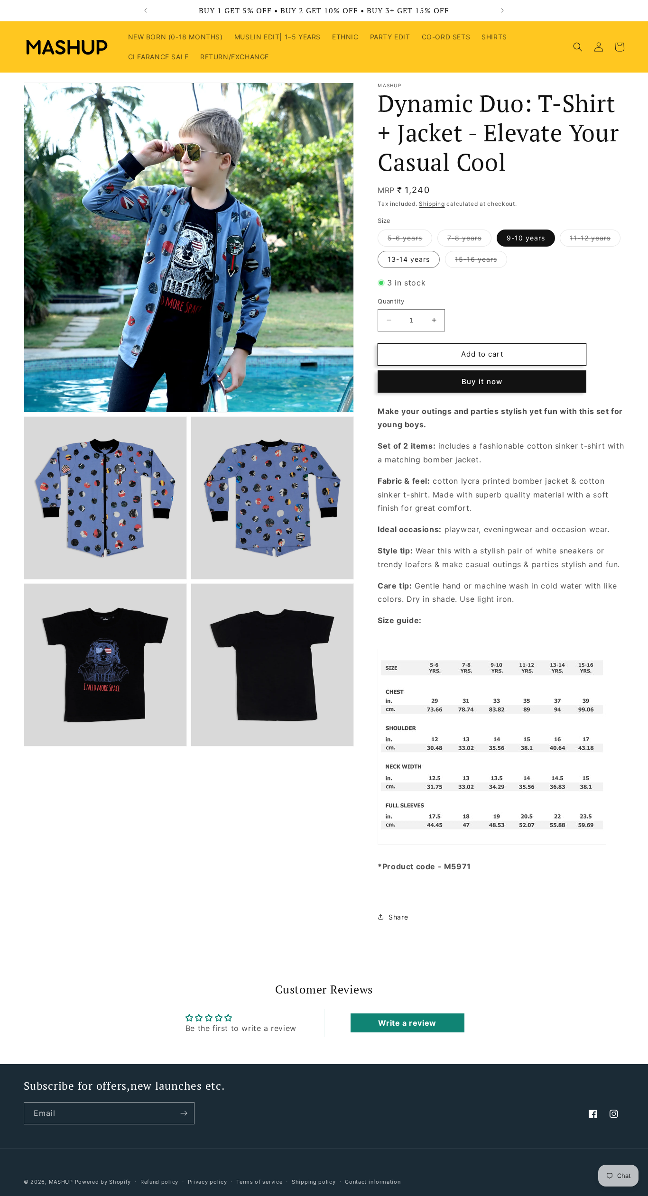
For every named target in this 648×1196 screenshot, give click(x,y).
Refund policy (159, 1181)
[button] (577, 47)
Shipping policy (314, 1181)
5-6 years (410, 240)
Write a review (407, 1023)
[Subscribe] (183, 1113)
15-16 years (481, 261)
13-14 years (409, 259)
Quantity (391, 301)
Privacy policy (207, 1181)
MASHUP (61, 1181)
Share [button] (398, 917)
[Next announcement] (502, 10)
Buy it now (482, 381)
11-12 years (595, 240)
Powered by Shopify (103, 1181)
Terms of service (259, 1181)
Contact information (372, 1181)
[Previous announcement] (145, 10)
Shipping (432, 203)
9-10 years (526, 238)
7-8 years (469, 240)
